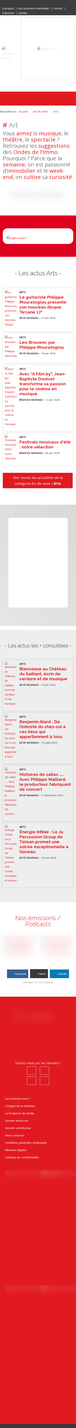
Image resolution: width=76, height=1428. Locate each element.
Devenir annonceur (17, 1120)
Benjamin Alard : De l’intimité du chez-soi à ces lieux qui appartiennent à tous (42, 729)
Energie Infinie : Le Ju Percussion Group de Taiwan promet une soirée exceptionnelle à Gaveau (43, 841)
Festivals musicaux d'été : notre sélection (45, 444)
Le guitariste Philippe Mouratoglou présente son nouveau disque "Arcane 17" (42, 304)
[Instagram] (35, 4)
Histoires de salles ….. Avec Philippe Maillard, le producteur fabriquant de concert (45, 782)
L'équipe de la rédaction (20, 1106)
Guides (23, 13)
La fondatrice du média (19, 1113)
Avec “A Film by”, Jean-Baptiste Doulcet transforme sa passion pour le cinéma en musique (42, 383)
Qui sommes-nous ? (17, 1098)
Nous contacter (15, 1135)
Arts (22, 292)
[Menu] (31, 99)
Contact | (60, 8)
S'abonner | (10, 13)
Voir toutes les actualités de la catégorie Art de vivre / (38, 480)
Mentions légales (16, 1150)
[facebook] (30, 4)
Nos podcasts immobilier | (35, 8)
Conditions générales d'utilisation (26, 1142)
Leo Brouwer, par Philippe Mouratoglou (41, 345)
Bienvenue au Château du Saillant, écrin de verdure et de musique (43, 673)
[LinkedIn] (45, 4)
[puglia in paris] (47, 49)
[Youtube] (40, 4)
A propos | (10, 8)
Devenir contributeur (18, 1128)
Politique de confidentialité (22, 1157)
